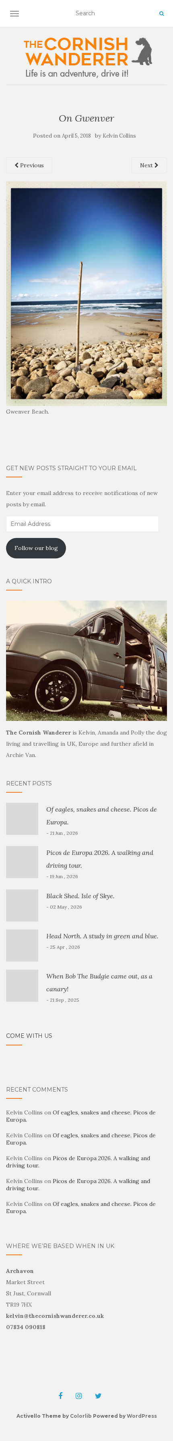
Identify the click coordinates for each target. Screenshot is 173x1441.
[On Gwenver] (86, 292)
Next (147, 165)
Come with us (29, 1035)
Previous (31, 165)
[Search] (161, 14)
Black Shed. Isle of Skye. (80, 896)
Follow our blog (36, 548)
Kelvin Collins (119, 135)
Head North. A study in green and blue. (102, 936)
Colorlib (81, 1416)
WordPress (142, 1416)
